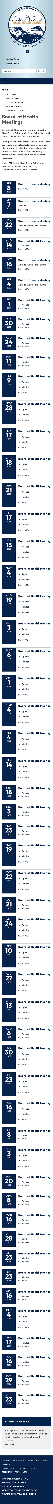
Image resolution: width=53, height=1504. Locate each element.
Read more (23, 249)
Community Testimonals (15, 110)
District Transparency (14, 1486)
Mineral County (12, 63)
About (5, 90)
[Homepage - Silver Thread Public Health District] (26, 26)
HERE (10, 163)
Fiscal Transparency (14, 106)
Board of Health (12, 98)
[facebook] (27, 52)
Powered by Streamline (14, 1494)
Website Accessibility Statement (19, 1490)
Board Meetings (16, 102)
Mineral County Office (14, 1482)
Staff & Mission (11, 94)
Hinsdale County (13, 59)
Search (41, 71)
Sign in (32, 1494)
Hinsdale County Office (15, 1479)
